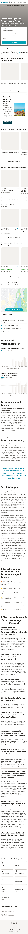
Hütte (13, 52)
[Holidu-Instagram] (11, 923)
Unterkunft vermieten (22, 2)
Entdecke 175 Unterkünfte (14, 309)
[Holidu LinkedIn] (14, 923)
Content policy (22, 929)
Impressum (5, 929)
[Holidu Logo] (4, 2)
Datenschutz (15, 929)
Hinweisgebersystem (14, 931)
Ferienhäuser (6, 52)
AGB (10, 929)
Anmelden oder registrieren (7, 122)
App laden (13, 2)
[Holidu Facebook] (16, 923)
